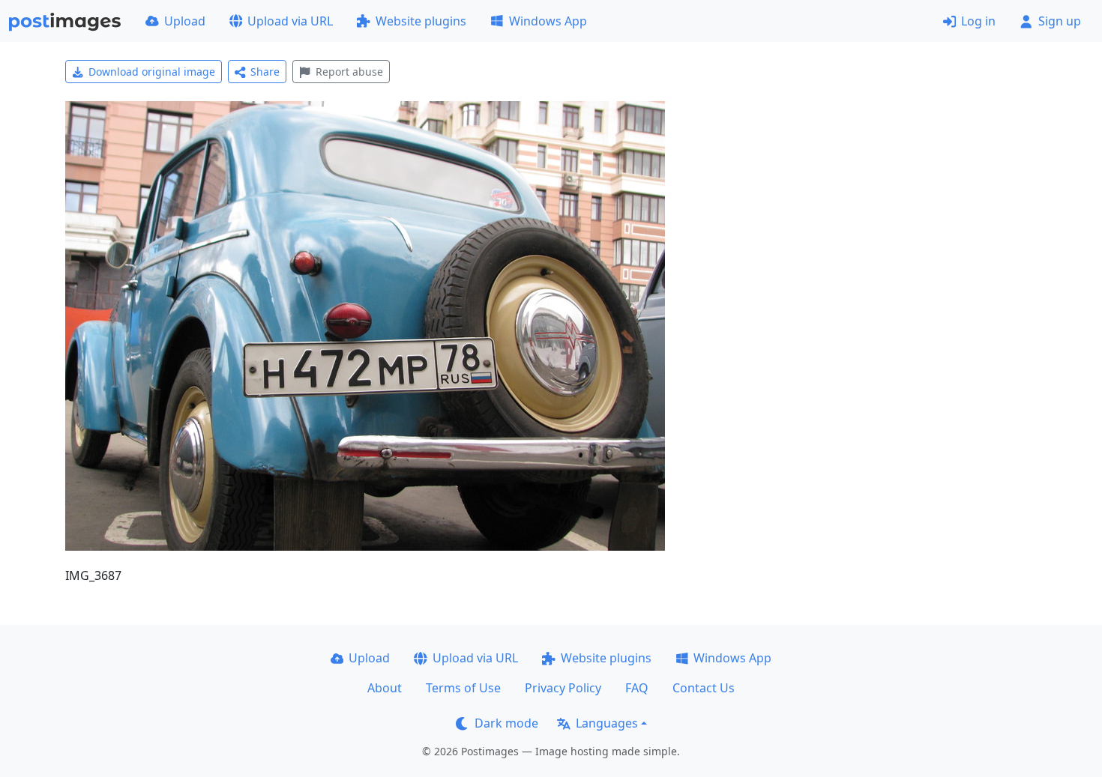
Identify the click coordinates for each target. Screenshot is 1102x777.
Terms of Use (463, 688)
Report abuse (349, 71)
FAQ (636, 688)
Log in (978, 21)
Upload (184, 21)
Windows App (548, 21)
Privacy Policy (563, 688)
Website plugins (421, 21)
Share (265, 71)
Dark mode (506, 723)
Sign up (1059, 21)
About (384, 688)
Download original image (151, 71)
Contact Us (703, 688)
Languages (607, 723)
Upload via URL (290, 21)
